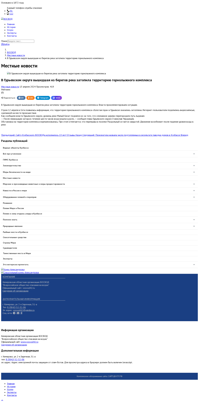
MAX (58, 98)
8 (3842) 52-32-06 (16, 307)
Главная (11, 24)
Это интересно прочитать (15, 264)
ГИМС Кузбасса (10, 159)
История (11, 27)
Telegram (44, 98)
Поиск (4, 41)
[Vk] (14, 313)
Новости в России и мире (15, 190)
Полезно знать (10, 219)
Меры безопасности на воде (17, 172)
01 (11, 10)
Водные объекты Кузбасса (16, 147)
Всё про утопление (12, 153)
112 (11, 13)
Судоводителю (10, 248)
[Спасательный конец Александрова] (20, 272)
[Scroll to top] (2, 400)
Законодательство (12, 165)
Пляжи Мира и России (13, 208)
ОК (31, 98)
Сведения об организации (15, 290)
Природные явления (12, 226)
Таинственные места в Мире (17, 253)
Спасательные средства (14, 237)
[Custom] (21, 313)
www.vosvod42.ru (29, 341)
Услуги (10, 29)
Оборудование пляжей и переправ (19, 197)
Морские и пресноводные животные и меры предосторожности (34, 184)
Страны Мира (9, 242)
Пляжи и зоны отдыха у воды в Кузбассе (22, 213)
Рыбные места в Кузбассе (15, 232)
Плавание (7, 203)
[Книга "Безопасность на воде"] (12, 269)
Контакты (12, 35)
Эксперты (11, 32)
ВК (22, 98)
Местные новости (10, 86)
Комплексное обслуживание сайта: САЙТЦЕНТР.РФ (99, 376)
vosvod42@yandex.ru (24, 310)
